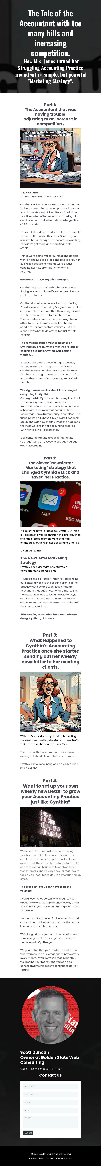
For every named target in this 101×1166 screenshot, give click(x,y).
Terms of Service (36, 1158)
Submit (28, 1132)
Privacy (50, 1158)
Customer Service (64, 1158)
